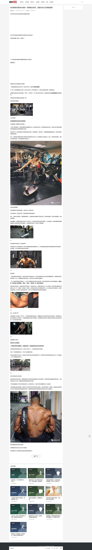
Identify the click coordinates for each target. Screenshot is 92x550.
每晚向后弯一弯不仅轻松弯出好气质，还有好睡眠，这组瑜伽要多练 (36, 480)
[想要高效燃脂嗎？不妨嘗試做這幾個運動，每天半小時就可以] (53, 473)
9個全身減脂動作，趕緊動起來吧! (35, 498)
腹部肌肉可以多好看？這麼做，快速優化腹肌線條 (36, 516)
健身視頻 (51, 2)
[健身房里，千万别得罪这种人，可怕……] (18, 473)
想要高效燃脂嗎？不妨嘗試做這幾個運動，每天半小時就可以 (53, 480)
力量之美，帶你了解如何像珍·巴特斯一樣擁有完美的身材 (18, 516)
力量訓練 (37, 2)
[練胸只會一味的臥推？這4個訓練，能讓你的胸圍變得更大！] (18, 527)
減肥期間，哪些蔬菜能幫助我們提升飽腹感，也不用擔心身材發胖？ (53, 516)
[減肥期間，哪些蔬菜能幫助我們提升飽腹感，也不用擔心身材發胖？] (53, 509)
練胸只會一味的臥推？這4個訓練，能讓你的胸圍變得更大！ (18, 534)
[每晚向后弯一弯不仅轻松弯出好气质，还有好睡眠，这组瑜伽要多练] (36, 473)
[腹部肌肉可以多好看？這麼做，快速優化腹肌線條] (36, 509)
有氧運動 (27, 2)
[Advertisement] (36, 25)
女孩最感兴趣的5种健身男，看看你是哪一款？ (18, 498)
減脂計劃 (22, 2)
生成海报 (48, 548)
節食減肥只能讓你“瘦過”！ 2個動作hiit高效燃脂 (53, 498)
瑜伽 (47, 2)
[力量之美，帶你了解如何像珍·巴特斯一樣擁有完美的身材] (18, 509)
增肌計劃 (43, 2)
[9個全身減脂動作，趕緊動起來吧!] (36, 491)
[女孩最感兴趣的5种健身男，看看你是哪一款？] (18, 491)
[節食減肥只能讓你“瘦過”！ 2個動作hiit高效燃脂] (53, 491)
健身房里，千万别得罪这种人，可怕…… (18, 480)
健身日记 (12, 10)
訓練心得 (32, 2)
